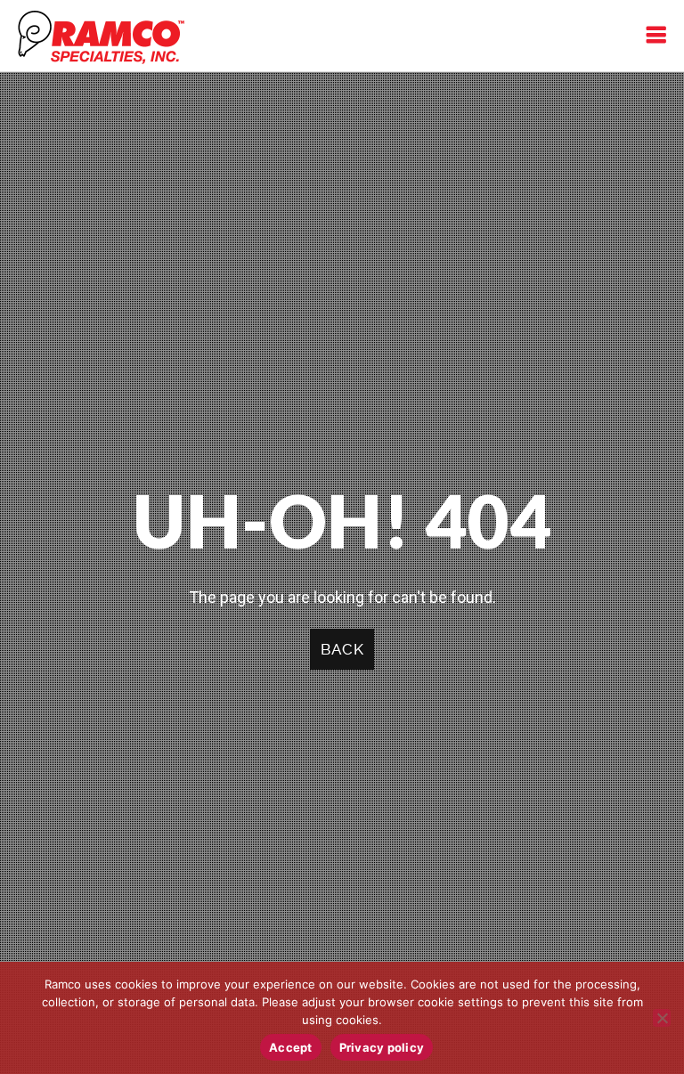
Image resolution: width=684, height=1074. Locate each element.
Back (342, 649)
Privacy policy (382, 1047)
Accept (291, 1047)
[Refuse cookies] (662, 1018)
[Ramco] (101, 36)
